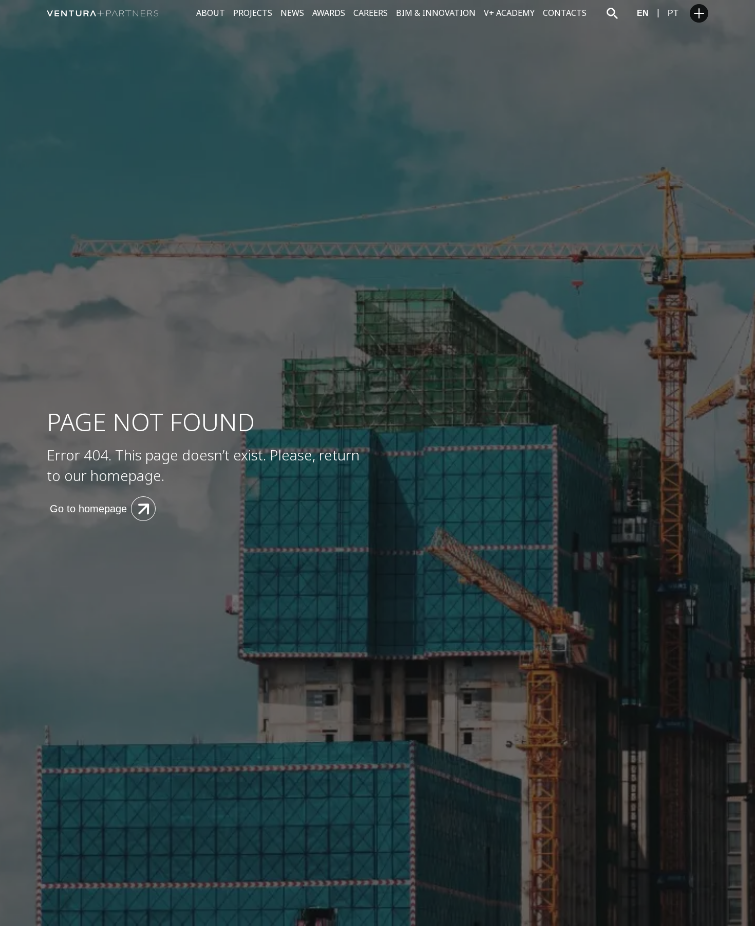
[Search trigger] (612, 13)
